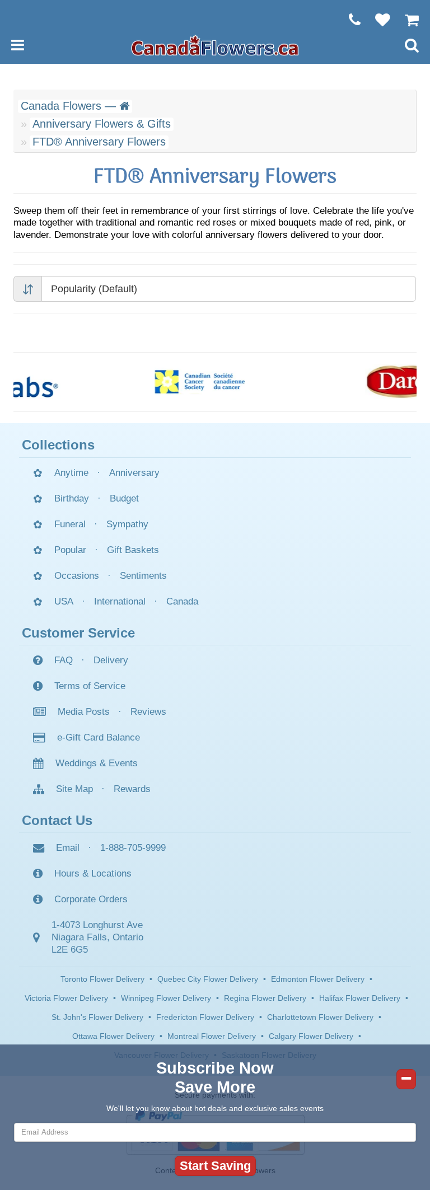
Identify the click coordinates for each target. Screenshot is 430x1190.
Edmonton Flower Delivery (317, 979)
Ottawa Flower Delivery (113, 1036)
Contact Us (57, 820)
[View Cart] (406, 19)
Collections (58, 444)
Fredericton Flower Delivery (205, 1017)
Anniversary (134, 472)
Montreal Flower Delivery (211, 1036)
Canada (182, 601)
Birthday (71, 498)
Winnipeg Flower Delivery (166, 998)
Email (68, 847)
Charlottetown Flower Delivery (320, 1017)
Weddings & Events (96, 763)
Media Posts (84, 711)
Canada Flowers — (70, 106)
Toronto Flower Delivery (102, 979)
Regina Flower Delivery (265, 998)
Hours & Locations (93, 873)
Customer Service (78, 632)
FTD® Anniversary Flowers (99, 141)
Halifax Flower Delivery (359, 998)
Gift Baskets (133, 550)
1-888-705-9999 (133, 847)
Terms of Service (89, 686)
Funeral (70, 524)
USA (63, 601)
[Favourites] (377, 19)
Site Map (74, 789)
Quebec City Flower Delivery (207, 979)
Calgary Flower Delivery (311, 1036)
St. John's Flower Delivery (97, 1017)
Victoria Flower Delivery (66, 998)
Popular (70, 550)
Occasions (76, 575)
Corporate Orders (91, 899)
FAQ (63, 660)
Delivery (111, 660)
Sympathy (127, 524)
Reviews (148, 711)
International (120, 601)
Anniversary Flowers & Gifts (101, 124)
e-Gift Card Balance (98, 737)
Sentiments (143, 575)
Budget (124, 498)
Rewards (132, 789)
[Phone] (349, 19)
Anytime (71, 472)
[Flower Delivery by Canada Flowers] (215, 44)
